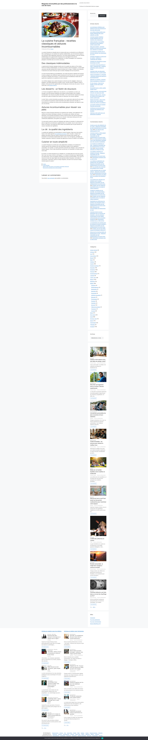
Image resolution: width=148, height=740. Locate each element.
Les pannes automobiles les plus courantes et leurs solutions (98, 414)
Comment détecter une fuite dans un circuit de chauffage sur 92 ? (98, 594)
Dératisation (94, 289)
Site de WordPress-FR (95, 623)
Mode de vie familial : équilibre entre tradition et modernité (97, 471)
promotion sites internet (84, 2)
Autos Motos (93, 256)
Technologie (93, 322)
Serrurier (93, 305)
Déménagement (95, 287)
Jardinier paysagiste (96, 295)
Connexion (92, 617)
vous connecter (50, 178)
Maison (92, 279)
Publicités (93, 303)
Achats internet (93, 250)
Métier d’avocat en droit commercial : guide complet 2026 (54, 668)
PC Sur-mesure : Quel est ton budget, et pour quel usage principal (97, 84)
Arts (91, 254)
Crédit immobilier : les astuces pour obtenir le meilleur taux (96, 443)
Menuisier (93, 297)
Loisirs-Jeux (93, 277)
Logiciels (92, 275)
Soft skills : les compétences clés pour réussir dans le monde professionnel (76, 637)
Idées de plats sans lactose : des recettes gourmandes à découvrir (56, 166)
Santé (91, 316)
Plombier (93, 301)
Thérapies (92, 324)
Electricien (93, 291)
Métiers (92, 283)
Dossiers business (94, 265)
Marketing (92, 281)
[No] (146, 738)
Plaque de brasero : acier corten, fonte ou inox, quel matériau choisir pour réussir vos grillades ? (98, 101)
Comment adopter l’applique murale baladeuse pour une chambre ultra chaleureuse (96, 38)
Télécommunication (95, 307)
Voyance (93, 311)
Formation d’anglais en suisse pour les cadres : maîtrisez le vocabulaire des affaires (98, 58)
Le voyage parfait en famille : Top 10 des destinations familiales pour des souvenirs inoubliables (98, 140)
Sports (91, 320)
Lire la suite (67, 646)
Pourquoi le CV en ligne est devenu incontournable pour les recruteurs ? (54, 715)
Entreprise (92, 269)
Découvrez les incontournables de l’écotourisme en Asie (98, 208)
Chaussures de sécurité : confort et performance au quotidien (76, 713)
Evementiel (93, 293)
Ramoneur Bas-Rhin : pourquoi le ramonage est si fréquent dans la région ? (54, 637)
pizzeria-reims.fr (53, 85)
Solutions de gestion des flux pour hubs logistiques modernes (76, 684)
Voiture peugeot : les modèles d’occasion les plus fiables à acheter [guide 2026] (97, 43)
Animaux (92, 252)
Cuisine (44, 164)
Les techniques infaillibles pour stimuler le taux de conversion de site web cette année (98, 29)
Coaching (93, 285)
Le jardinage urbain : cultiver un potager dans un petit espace (54, 700)
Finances (92, 271)
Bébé (91, 260)
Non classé (92, 314)
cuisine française (46, 165)
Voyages (92, 326)
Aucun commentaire (101, 362)
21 (67, 725)
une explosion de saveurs (61, 133)
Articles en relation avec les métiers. (52, 631)
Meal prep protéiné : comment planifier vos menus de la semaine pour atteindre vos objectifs (98, 48)
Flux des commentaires (95, 621)
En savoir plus (45, 646)
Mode (91, 312)
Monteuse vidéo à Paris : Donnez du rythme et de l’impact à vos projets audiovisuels (98, 96)
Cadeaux (92, 261)
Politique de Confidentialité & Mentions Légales (89, 6)
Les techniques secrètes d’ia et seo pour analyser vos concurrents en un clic (98, 53)
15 (44, 728)
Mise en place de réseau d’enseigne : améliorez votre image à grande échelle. (76, 652)
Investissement (93, 273)
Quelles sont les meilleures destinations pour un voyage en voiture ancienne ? (97, 187)
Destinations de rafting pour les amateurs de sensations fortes (98, 176)
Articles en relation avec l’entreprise (74, 631)
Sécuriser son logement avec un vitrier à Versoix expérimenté (97, 386)
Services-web (93, 318)
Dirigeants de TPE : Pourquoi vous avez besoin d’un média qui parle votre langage (76, 667)
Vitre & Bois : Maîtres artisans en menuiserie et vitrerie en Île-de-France (54, 653)
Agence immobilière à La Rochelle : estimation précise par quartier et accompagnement (98, 76)
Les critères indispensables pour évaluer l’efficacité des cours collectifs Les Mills (97, 33)
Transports (93, 309)
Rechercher (92, 13)
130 (94, 607)
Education (92, 267)
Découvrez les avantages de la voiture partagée (52, 167)
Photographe (94, 299)
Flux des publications (95, 619)
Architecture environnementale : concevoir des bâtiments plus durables (97, 109)
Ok (102, 738)
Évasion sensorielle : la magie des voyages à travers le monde (96, 565)
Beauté (91, 258)
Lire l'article (93, 369)
